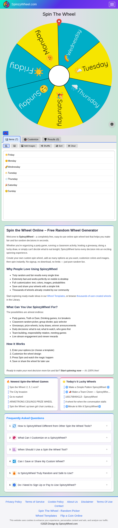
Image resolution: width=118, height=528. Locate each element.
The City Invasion (18, 392)
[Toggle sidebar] (5, 133)
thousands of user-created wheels (94, 296)
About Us (72, 501)
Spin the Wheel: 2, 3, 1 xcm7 (24, 387)
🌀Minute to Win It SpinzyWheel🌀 (83, 406)
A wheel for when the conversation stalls (85, 401)
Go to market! (16, 397)
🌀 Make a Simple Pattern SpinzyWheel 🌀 (87, 387)
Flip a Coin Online (71, 515)
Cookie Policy (56, 501)
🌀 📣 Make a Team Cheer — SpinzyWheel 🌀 (88, 392)
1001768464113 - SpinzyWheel (81, 397)
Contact (59, 506)
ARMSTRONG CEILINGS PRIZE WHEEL (30, 401)
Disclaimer (87, 501)
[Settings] (112, 124)
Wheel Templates (56, 296)
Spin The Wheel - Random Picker (59, 510)
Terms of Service (34, 501)
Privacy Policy (14, 501)
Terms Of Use (105, 501)
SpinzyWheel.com (24, 4)
